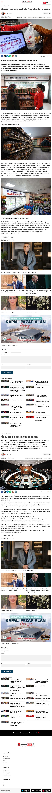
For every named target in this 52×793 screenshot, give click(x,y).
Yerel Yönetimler (6, 758)
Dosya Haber (6, 756)
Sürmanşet (40, 17)
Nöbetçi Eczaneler (7, 775)
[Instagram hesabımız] (36, 733)
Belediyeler (19, 17)
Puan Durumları (6, 777)
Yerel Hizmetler (47, 17)
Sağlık (4, 760)
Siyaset (42, 458)
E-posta (29, 364)
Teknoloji (5, 762)
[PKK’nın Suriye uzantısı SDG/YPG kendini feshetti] (30, 395)
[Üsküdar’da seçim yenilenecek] (5, 400)
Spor (4, 764)
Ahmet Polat (8, 454)
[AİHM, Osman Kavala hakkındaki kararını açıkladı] (30, 412)
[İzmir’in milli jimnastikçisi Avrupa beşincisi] (5, 412)
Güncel (29, 17)
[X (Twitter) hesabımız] (34, 733)
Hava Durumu (6, 770)
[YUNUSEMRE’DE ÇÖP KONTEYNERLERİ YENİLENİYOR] (30, 405)
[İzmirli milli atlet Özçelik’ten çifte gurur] (5, 417)
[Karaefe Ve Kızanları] (38, 303)
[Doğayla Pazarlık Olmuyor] (13, 303)
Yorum (3, 355)
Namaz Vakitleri (6, 772)
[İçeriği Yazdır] (16, 56)
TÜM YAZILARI (46, 13)
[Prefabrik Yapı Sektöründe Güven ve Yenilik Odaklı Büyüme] (26, 256)
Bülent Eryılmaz (9, 13)
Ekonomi (25, 17)
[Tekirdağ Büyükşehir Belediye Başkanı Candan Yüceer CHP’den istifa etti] (5, 424)
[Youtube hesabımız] (38, 733)
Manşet (34, 17)
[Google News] (48, 56)
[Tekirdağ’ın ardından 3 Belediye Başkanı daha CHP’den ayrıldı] (30, 417)
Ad (2, 364)
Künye (4, 785)
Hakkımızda (5, 783)
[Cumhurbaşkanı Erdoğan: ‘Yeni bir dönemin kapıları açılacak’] (30, 400)
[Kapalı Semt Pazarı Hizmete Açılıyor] (26, 329)
